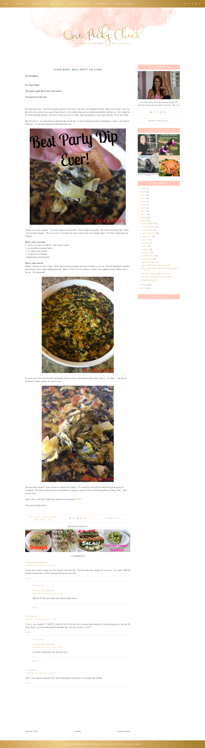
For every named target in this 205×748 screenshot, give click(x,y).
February (149, 256)
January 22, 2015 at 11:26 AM (40, 619)
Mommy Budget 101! (150, 262)
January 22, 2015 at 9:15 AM (48, 593)
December (149, 224)
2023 (143, 195)
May (145, 246)
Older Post (123, 731)
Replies (39, 586)
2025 (143, 189)
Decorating (102, 4)
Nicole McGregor (43, 591)
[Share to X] (70, 518)
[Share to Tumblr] (81, 518)
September (149, 233)
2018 (143, 211)
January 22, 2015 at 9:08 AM (40, 565)
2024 (143, 192)
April (146, 249)
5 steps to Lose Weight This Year (156, 273)
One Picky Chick (81, 744)
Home (5, 4)
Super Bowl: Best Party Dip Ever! (156, 265)
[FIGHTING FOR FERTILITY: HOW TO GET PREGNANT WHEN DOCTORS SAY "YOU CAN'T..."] (148, 144)
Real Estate (57, 4)
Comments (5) (113, 518)
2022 (143, 198)
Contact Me (38, 4)
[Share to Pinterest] (77, 518)
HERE (78, 499)
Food (38, 517)
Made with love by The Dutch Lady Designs (115, 744)
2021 (143, 201)
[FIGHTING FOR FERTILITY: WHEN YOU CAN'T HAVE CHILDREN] (148, 165)
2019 (143, 208)
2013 (143, 288)
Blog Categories (124, 4)
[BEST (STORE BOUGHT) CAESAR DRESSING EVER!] (169, 165)
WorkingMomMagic (37, 562)
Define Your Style (80, 4)
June (146, 243)
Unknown (31, 616)
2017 (143, 214)
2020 (143, 205)
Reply (28, 578)
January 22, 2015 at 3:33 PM (48, 647)
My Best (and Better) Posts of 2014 (157, 277)
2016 (143, 218)
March (147, 253)
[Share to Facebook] (73, 518)
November (149, 227)
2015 (143, 221)
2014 (143, 285)
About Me (20, 4)
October (148, 230)
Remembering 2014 (150, 280)
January (148, 259)
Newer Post (32, 731)
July (145, 240)
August (147, 237)
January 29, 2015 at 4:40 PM (40, 673)
